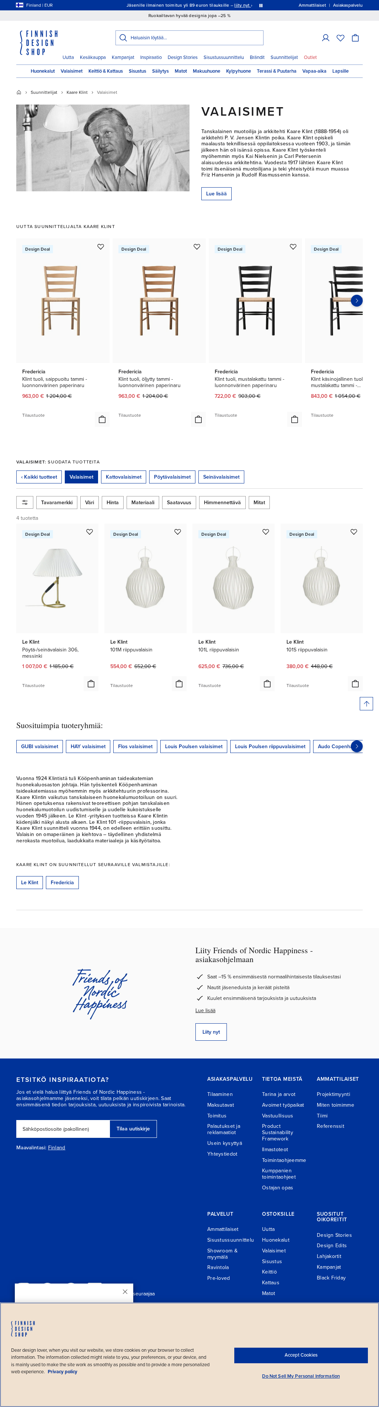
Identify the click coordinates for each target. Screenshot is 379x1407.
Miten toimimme (335, 1105)
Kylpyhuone (238, 71)
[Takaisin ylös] (366, 703)
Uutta (68, 57)
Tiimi (322, 1116)
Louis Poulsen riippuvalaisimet (270, 746)
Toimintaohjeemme (284, 1160)
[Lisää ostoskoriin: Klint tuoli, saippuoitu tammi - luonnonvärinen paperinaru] (102, 419)
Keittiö (269, 1272)
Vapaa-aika (314, 71)
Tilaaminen (220, 1094)
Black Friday (331, 1278)
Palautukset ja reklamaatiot (223, 1129)
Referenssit (330, 1126)
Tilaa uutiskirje (133, 1129)
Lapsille (340, 71)
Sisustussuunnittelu (224, 57)
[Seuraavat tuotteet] (357, 301)
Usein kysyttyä (224, 1143)
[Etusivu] (18, 92)
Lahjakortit (329, 1256)
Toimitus (217, 1116)
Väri (89, 502)
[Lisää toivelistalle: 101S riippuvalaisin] (353, 531)
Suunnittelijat (284, 57)
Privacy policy (62, 1372)
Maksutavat (220, 1105)
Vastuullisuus (278, 1116)
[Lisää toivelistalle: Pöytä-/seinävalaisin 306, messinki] (89, 531)
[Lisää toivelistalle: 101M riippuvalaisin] (177, 531)
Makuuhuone (206, 71)
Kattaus (270, 1282)
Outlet (310, 57)
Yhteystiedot (222, 1154)
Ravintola (218, 1267)
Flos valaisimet (135, 746)
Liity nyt (211, 1032)
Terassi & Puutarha (276, 71)
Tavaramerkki (57, 502)
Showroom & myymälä (222, 1254)
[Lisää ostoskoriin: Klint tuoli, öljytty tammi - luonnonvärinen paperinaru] (198, 419)
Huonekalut (43, 71)
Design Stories (183, 57)
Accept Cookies (301, 1355)
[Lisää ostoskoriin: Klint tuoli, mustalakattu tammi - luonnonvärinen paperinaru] (294, 419)
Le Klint (29, 882)
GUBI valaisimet (39, 746)
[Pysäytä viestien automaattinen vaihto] (261, 5)
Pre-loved (218, 1278)
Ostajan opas (277, 1188)
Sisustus (137, 71)
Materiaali (142, 502)
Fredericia (62, 882)
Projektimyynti (333, 1094)
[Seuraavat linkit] (357, 746)
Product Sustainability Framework (277, 1132)
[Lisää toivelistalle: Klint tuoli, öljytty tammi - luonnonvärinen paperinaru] (196, 246)
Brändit (257, 57)
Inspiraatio (151, 57)
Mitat (259, 502)
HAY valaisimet (88, 746)
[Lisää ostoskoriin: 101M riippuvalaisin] (179, 683)
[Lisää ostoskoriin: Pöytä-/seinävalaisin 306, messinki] (91, 683)
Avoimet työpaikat (283, 1105)
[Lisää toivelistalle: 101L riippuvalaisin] (265, 531)
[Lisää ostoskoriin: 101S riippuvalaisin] (355, 683)
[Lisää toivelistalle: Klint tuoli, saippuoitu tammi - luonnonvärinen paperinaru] (100, 246)
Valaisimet (72, 71)
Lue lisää (216, 194)
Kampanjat (123, 57)
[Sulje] (125, 1292)
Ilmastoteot (275, 1149)
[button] (325, 37)
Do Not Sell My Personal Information (301, 1376)
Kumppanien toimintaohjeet (279, 1173)
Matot (181, 71)
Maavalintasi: (31, 1148)
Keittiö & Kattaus (105, 71)
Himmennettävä (222, 502)
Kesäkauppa (93, 57)
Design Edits (332, 1245)
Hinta (113, 502)
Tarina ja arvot (278, 1094)
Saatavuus (179, 502)
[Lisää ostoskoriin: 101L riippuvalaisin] (267, 683)
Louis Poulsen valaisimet (193, 746)
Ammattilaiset (223, 1229)
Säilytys (160, 71)
